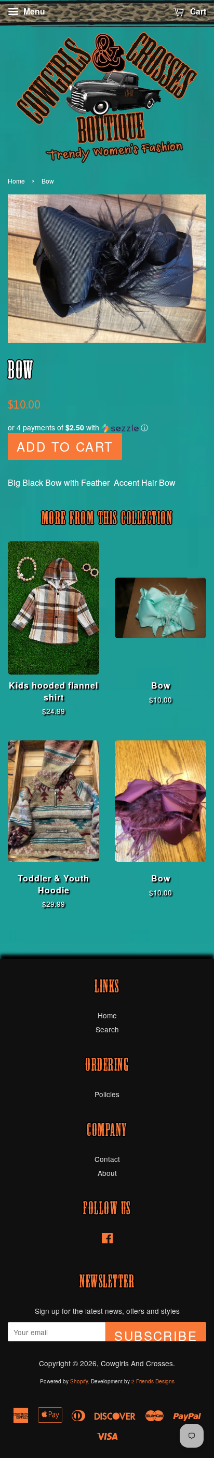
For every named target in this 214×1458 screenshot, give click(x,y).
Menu (33, 11)
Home (16, 180)
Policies (107, 1094)
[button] (107, 427)
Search (107, 1029)
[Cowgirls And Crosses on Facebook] (107, 1240)
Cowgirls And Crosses (137, 1363)
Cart (197, 11)
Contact (107, 1159)
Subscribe (155, 1333)
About (107, 1173)
